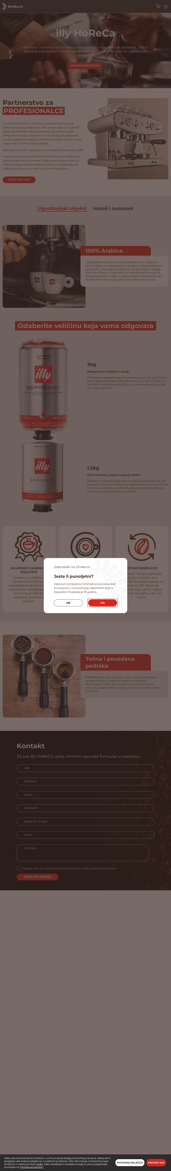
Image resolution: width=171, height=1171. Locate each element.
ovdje (39, 1164)
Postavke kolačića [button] (130, 1162)
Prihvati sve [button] (156, 1162)
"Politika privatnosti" (32, 1167)
